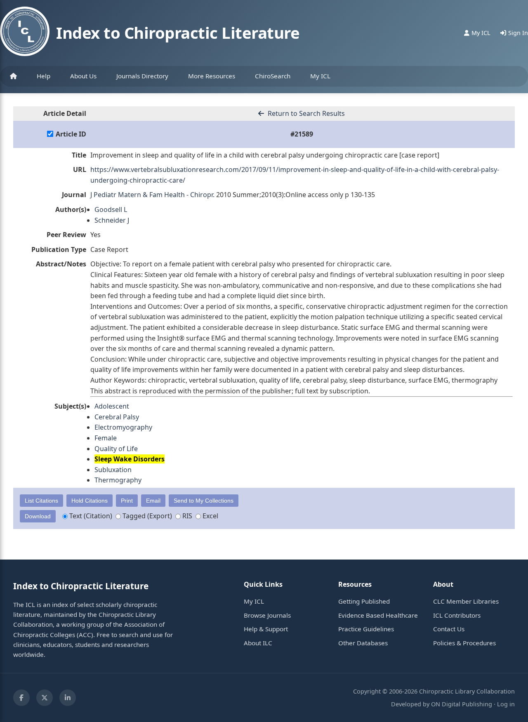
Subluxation (113, 469)
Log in (506, 704)
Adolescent (111, 406)
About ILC (258, 643)
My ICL (320, 76)
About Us (83, 76)
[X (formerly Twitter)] (44, 697)
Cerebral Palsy (116, 416)
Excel (209, 515)
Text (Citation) (90, 515)
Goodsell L (110, 209)
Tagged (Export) (146, 515)
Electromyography (123, 427)
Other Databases (363, 643)
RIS (186, 515)
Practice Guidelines (366, 629)
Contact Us (448, 629)
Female (105, 437)
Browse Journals (267, 615)
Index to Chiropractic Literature (177, 32)
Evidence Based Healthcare (378, 615)
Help (43, 76)
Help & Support (266, 629)
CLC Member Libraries (466, 601)
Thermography (117, 479)
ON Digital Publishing (461, 704)
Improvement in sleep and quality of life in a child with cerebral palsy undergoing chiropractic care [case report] (264, 155)
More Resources (211, 76)
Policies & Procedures (464, 643)
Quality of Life (116, 448)
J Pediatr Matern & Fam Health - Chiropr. (152, 194)
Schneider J (111, 220)
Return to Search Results (305, 113)
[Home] (13, 76)
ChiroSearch (272, 76)
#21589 (301, 134)
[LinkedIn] (67, 697)
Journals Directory (142, 76)
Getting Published (364, 601)
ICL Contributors (457, 615)
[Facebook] (21, 697)
